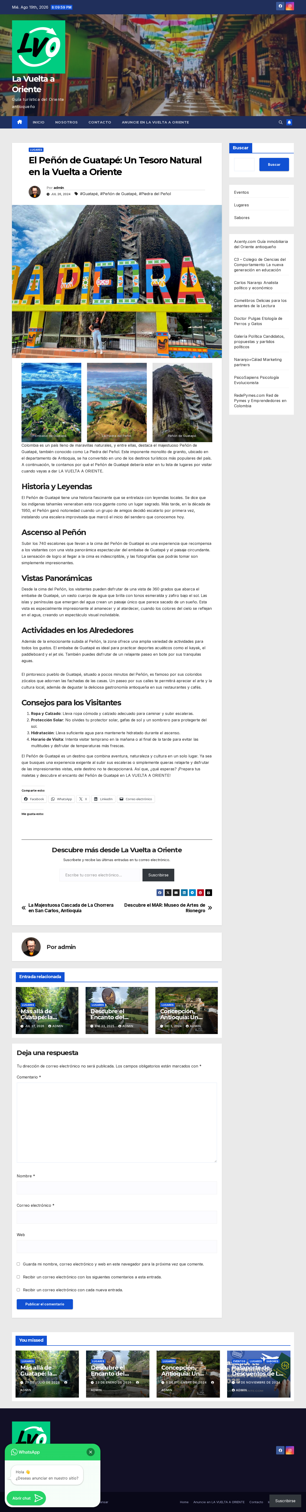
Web (21, 1234)
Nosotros (66, 122)
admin (59, 188)
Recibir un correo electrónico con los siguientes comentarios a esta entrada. (92, 1277)
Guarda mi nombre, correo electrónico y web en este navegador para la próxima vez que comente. (113, 1264)
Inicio (39, 122)
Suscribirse (158, 875)
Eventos (241, 192)
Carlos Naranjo (248, 282)
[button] (281, 122)
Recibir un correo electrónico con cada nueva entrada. (73, 1289)
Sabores (242, 217)
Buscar (241, 147)
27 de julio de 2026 (43, 1382)
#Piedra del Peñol (155, 193)
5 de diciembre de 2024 (187, 1382)
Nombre (26, 1176)
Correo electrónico (36, 1205)
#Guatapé (89, 193)
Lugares (36, 149)
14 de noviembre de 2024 (258, 1382)
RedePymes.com (249, 395)
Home (184, 1502)
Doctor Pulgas (247, 318)
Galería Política (248, 336)
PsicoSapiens (246, 377)
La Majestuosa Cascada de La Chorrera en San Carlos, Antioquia (71, 907)
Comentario (29, 1077)
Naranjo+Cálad (248, 359)
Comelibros (244, 300)
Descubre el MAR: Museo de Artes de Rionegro (164, 907)
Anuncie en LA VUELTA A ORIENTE (155, 122)
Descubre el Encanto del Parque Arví (107, 1017)
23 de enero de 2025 (114, 1382)
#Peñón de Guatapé (118, 193)
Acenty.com (245, 241)
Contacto (99, 122)
